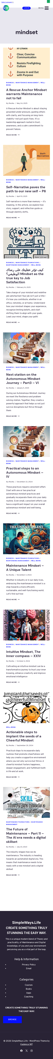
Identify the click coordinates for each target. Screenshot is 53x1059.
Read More (13, 135)
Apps (28, 993)
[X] (26, 1050)
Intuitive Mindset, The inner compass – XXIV (23, 654)
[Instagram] (31, 1050)
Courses (29, 985)
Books (29, 989)
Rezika (11, 103)
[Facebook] (21, 1050)
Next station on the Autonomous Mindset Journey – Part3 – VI (23, 378)
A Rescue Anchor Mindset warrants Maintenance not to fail (26, 94)
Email (28, 968)
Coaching (28, 996)
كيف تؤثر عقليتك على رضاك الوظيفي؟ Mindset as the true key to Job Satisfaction (25, 276)
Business (10, 83)
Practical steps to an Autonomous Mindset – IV (24, 472)
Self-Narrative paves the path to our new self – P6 (26, 189)
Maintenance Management (27, 83)
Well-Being (36, 265)
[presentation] (26, 63)
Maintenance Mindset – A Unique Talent (25, 567)
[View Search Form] (48, 1)
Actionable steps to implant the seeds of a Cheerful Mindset (23, 736)
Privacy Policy (29, 964)
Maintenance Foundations (27, 263)
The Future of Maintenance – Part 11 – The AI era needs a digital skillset (26, 835)
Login (26, 8)
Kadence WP (26, 1044)
